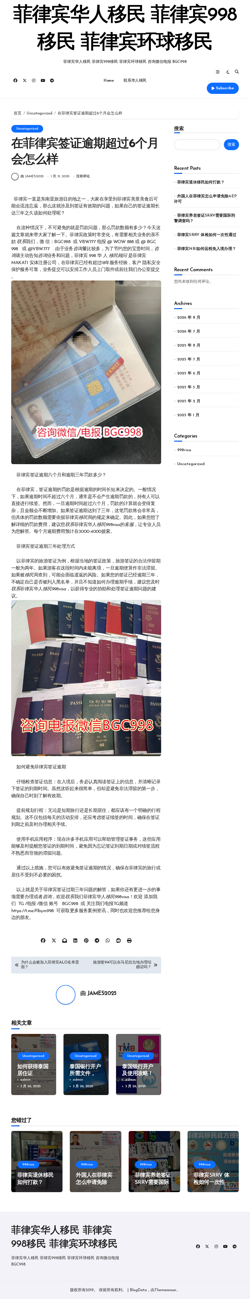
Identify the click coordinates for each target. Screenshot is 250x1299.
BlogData (138, 1290)
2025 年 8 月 (188, 345)
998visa (184, 450)
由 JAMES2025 (32, 176)
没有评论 (83, 176)
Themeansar (165, 1290)
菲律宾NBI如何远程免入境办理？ (206, 249)
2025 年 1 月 (188, 415)
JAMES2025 (101, 994)
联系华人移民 (135, 81)
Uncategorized (27, 128)
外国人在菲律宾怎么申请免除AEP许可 (94, 1182)
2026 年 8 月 (188, 318)
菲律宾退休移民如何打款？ (201, 182)
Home (109, 81)
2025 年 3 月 (188, 387)
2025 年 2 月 (188, 401)
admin (25, 1080)
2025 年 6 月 (188, 373)
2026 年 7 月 (188, 332)
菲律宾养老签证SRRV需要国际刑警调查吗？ (153, 1182)
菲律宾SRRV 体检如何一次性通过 (206, 235)
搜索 (179, 128)
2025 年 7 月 (188, 359)
